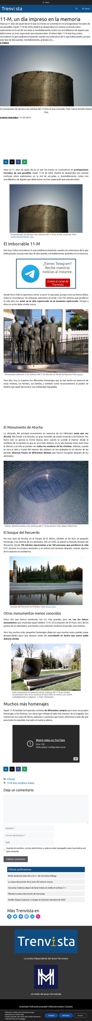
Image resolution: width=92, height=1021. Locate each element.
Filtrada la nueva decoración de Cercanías (26, 894)
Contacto (69, 1006)
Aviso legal (23, 1006)
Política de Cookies (56, 1006)
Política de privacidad (38, 1006)
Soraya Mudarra (9, 118)
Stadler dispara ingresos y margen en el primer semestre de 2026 (36, 900)
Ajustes (80, 1015)
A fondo (4, 43)
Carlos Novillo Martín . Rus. (22, 237)
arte (15, 783)
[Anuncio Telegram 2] (46, 288)
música (31, 783)
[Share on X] (12, 162)
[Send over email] (24, 162)
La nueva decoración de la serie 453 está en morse (30, 882)
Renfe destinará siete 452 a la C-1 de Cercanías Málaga (32, 876)
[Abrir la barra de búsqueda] (76, 9)
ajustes (22, 1019)
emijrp (80, 374)
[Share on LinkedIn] (6, 162)
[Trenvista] (12, 9)
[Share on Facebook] (18, 162)
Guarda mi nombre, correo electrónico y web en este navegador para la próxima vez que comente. (46, 850)
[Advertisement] (46, 143)
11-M (9, 783)
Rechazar (65, 1015)
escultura (22, 783)
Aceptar (51, 1015)
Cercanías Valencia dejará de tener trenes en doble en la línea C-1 (37, 888)
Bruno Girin (51, 607)
